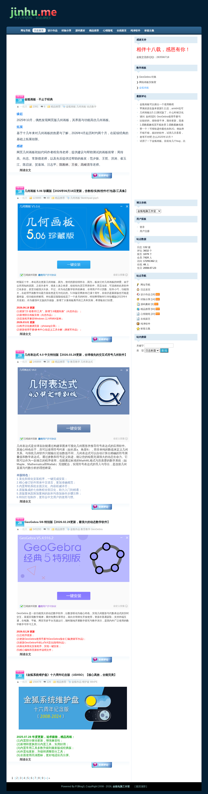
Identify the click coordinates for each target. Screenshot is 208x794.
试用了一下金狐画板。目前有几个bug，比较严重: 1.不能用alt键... (162, 141)
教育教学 (75, 361)
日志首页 (145, 289)
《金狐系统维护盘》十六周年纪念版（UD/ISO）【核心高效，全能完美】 (71, 674)
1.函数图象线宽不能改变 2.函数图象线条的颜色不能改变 (161, 125)
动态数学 (91, 106)
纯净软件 (145, 323)
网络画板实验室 (147, 82)
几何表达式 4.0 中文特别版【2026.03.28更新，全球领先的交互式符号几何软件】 (76, 354)
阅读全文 (25, 170)
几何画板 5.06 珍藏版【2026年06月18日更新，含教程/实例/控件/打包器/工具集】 (76, 190)
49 (48, 198)
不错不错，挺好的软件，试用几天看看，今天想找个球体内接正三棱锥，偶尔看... (162, 133)
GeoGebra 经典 (147, 76)
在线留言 (145, 318)
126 (49, 681)
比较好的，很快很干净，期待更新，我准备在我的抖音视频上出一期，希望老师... (162, 121)
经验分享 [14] (148, 299)
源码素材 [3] (147, 304)
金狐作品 (75, 529)
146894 (37, 361)
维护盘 (85, 681)
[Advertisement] (69, 65)
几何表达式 (87, 361)
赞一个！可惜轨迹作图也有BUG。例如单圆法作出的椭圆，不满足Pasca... (162, 129)
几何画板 (81, 106)
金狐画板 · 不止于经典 (39, 99)
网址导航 (145, 284)
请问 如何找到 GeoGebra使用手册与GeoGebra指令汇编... (160, 117)
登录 (142, 227)
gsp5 (96, 198)
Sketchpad (86, 198)
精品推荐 (56, 106)
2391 (35, 106)
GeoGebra (97, 529)
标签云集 (145, 328)
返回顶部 (141, 786)
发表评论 (103, 175)
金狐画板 (71, 106)
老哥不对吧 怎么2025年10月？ (156, 137)
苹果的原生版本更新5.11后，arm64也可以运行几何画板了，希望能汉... (161, 108)
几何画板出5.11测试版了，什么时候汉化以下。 (162, 113)
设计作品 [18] (148, 294)
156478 (37, 681)
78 (48, 529)
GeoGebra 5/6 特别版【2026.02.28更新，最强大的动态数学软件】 (67, 522)
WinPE (94, 681)
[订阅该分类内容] (158, 294)
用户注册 (145, 231)
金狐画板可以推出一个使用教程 (157, 104)
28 (48, 361)
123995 (37, 198)
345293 (37, 529)
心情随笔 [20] (148, 314)
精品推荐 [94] (148, 309)
